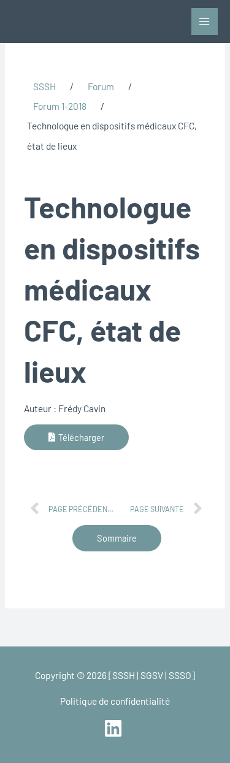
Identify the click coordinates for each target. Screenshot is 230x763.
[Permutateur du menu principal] (204, 21)
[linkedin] (115, 728)
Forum (101, 86)
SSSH (44, 86)
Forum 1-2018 (59, 106)
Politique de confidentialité (115, 701)
